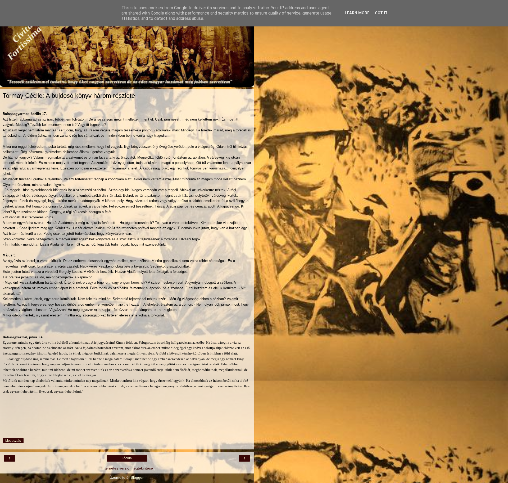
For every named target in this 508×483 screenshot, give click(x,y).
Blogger (137, 477)
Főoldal (127, 458)
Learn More (357, 13)
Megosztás (13, 441)
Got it (381, 13)
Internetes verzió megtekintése (127, 468)
